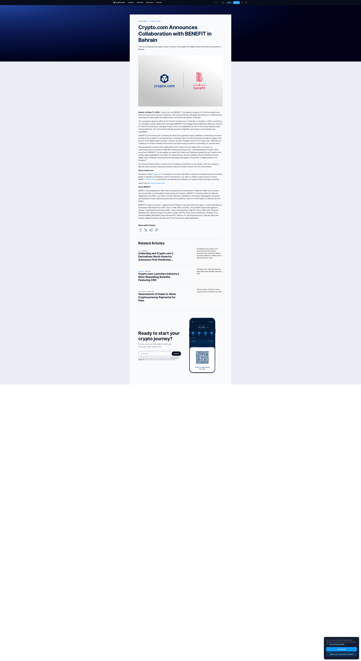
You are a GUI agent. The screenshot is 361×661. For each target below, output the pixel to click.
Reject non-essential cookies (341, 654)
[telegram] (151, 230)
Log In (229, 2)
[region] (341, 648)
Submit (176, 353)
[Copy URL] (156, 229)
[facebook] (140, 230)
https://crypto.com (157, 183)
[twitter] (145, 230)
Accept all (341, 649)
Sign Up (236, 2)
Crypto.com (157, 174)
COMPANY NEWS (155, 21)
